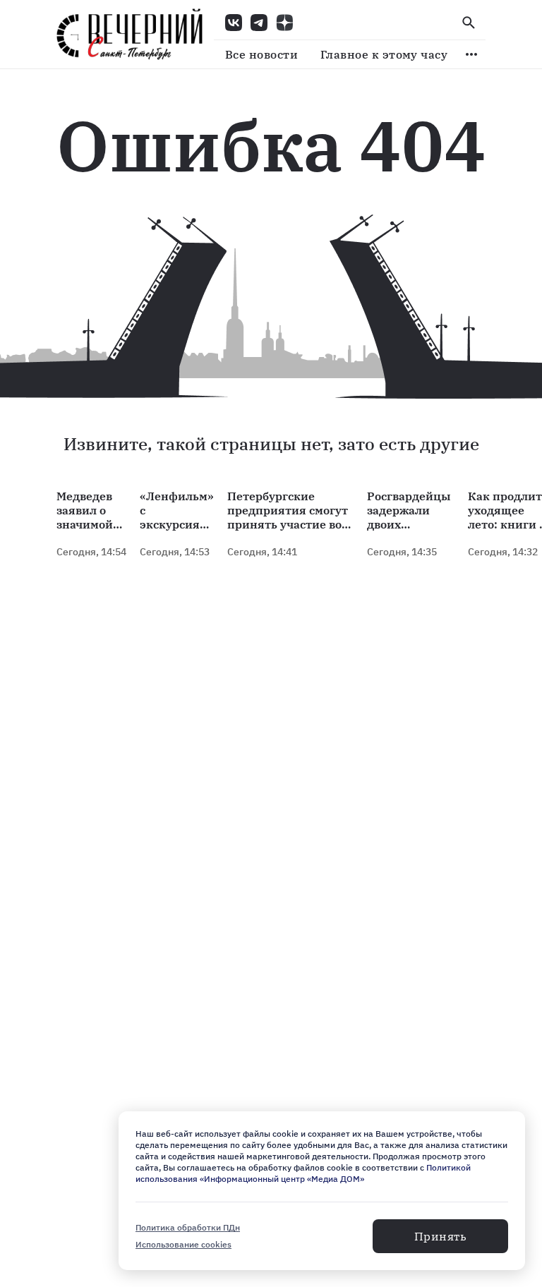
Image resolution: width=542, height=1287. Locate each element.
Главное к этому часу (383, 54)
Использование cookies (183, 1244)
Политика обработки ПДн (188, 1227)
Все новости (261, 54)
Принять (440, 1236)
